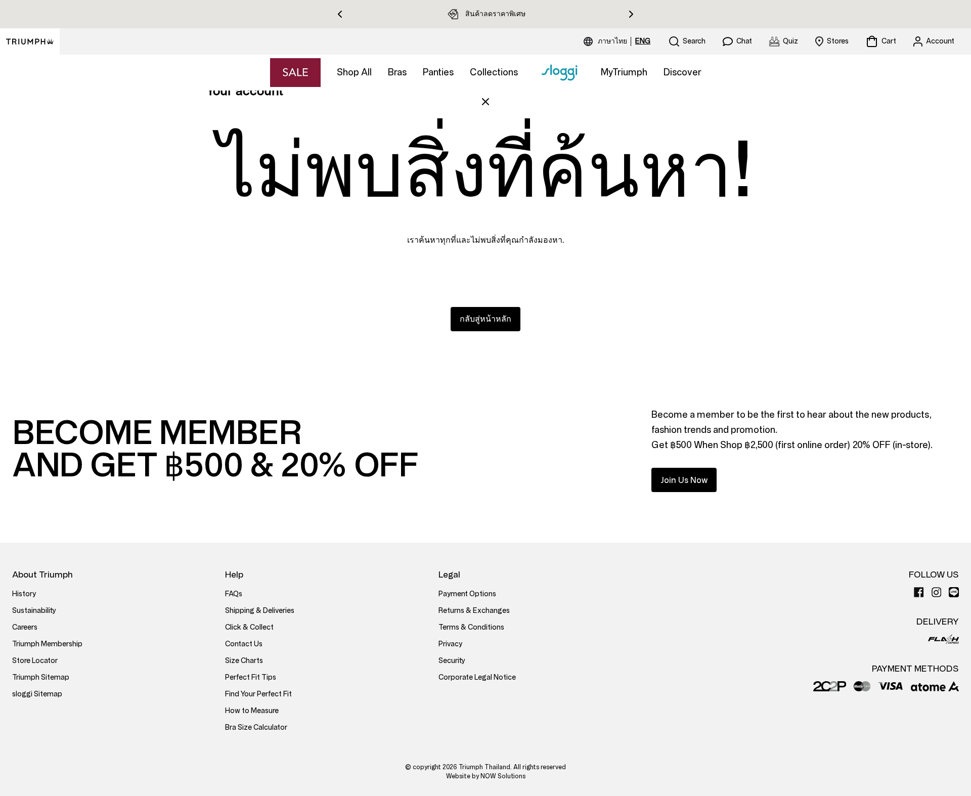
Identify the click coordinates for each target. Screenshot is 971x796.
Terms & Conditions (471, 627)
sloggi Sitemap (37, 694)
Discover (682, 72)
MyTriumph (624, 72)
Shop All (354, 72)
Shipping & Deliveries (259, 610)
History (24, 594)
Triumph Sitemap (40, 677)
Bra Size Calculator (256, 727)
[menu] (624, 41)
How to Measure (252, 711)
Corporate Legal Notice (477, 677)
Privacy (450, 644)
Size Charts (244, 661)
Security (451, 661)
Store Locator (35, 661)
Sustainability (34, 610)
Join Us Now (684, 480)
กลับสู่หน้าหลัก (485, 319)
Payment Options (467, 594)
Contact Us (243, 644)
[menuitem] (614, 41)
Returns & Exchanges (474, 610)
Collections (494, 72)
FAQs (233, 594)
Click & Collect (249, 627)
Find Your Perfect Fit (258, 694)
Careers (24, 627)
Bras (397, 72)
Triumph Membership (47, 644)
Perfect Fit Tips (250, 677)
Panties (438, 72)
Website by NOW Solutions (485, 776)
